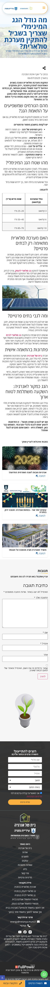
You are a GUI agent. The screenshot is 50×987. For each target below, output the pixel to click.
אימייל (44, 643)
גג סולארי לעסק (23, 270)
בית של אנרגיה (40, 50)
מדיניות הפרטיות (34, 796)
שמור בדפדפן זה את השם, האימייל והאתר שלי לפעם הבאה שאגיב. (26, 669)
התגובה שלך (41, 597)
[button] (2, 977)
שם (45, 632)
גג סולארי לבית (13, 335)
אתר (46, 655)
